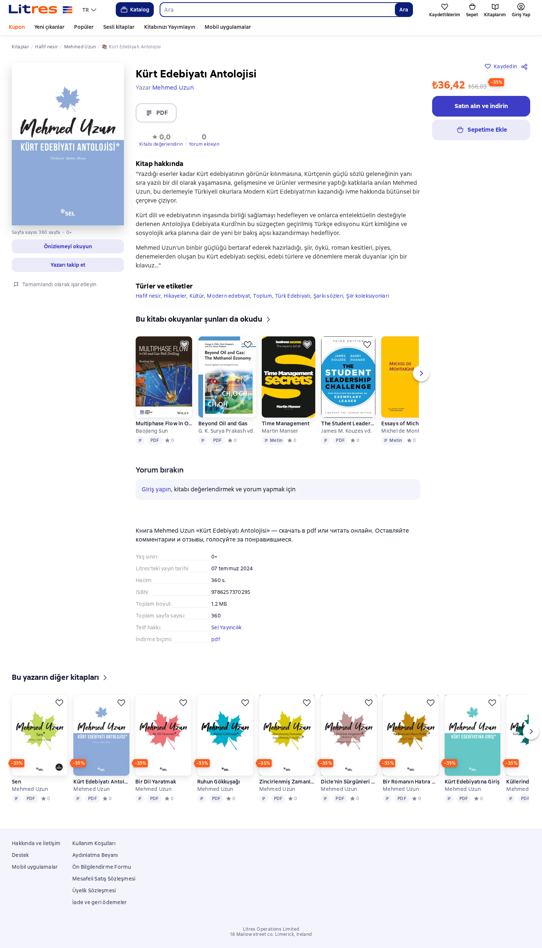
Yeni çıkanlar (49, 27)
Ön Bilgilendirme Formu (101, 867)
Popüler (84, 27)
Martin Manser (280, 431)
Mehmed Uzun (30, 799)
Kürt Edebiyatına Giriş (472, 792)
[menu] (90, 9)
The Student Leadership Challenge (348, 423)
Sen (16, 792)
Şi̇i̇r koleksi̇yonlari (367, 296)
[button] (161, 139)
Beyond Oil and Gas (223, 423)
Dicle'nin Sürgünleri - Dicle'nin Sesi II (348, 792)
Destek (20, 855)
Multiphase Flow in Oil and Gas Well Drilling (164, 423)
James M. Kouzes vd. (346, 431)
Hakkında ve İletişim (36, 844)
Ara (403, 9)
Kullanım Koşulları (94, 844)
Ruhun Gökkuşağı (218, 792)
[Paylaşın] (525, 66)
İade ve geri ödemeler (99, 903)
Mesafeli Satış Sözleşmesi (103, 879)
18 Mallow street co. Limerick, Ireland (271, 935)
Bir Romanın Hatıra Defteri (410, 792)
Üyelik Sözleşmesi (94, 891)
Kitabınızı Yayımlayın (169, 27)
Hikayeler (175, 296)
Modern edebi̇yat (228, 296)
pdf (215, 639)
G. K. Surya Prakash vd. (226, 431)
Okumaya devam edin (457, 908)
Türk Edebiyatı (292, 296)
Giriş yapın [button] (156, 489)
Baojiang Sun (152, 431)
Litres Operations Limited (271, 930)
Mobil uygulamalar (228, 27)
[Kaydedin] (184, 344)
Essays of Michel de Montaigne (409, 423)
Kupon (17, 27)
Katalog (139, 9)
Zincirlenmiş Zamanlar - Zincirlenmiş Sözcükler (287, 792)
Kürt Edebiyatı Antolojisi (101, 792)
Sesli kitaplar (119, 27)
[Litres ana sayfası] (41, 9)
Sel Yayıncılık (226, 627)
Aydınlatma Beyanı (95, 855)
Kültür (197, 296)
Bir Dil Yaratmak (155, 792)
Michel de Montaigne (407, 431)
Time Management (285, 423)
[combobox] (277, 9)
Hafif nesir (148, 296)
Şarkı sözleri (328, 296)
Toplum (262, 296)
